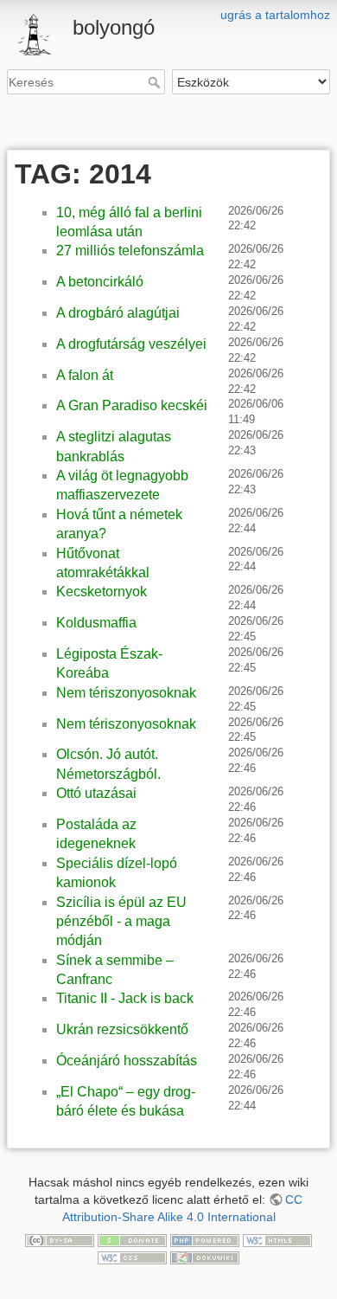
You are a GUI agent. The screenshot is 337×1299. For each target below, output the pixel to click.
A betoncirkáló (99, 281)
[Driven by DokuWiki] (204, 1257)
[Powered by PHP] (204, 1239)
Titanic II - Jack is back (125, 998)
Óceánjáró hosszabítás (126, 1060)
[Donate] (132, 1239)
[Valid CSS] (132, 1257)
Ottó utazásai (96, 793)
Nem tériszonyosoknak (126, 692)
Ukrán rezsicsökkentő (122, 1029)
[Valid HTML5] (277, 1239)
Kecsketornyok (101, 591)
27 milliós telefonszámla (130, 250)
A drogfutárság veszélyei (131, 344)
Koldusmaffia (96, 622)
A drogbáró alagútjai (118, 312)
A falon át (84, 375)
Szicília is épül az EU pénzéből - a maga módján (121, 922)
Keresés (156, 82)
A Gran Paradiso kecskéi (131, 405)
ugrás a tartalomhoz (275, 15)
